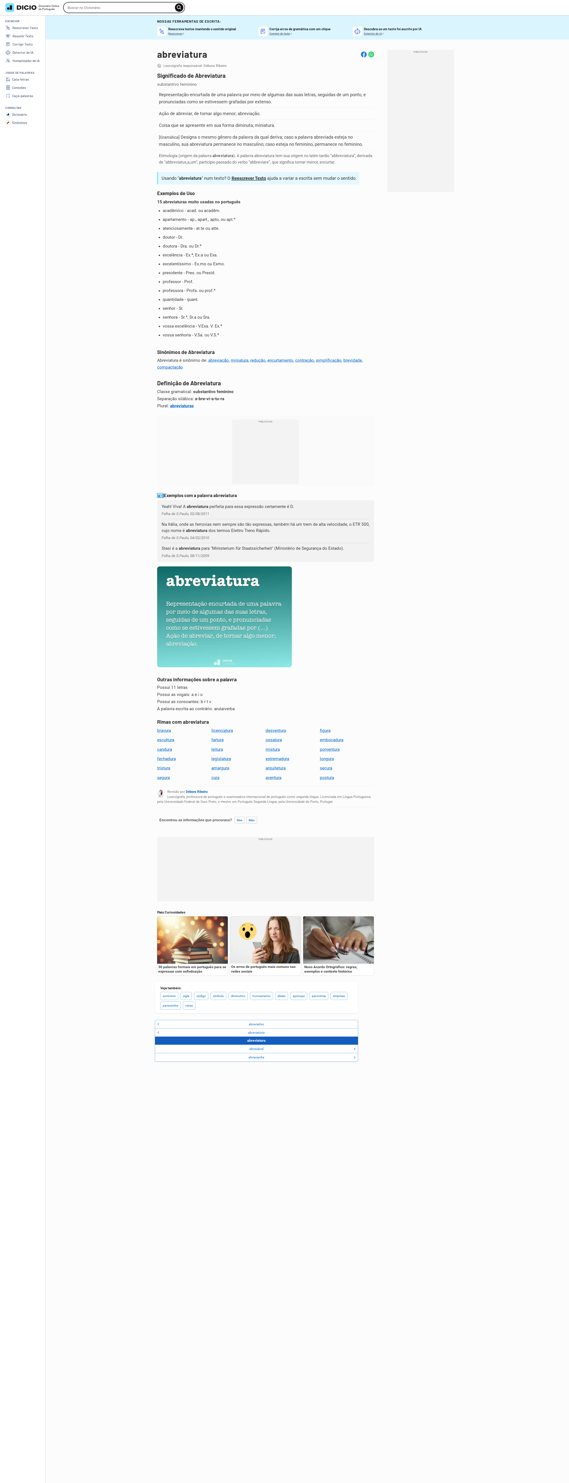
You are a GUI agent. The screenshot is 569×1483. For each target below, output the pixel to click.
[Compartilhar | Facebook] (364, 54)
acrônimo (169, 996)
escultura (165, 740)
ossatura (274, 740)
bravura (164, 730)
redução (257, 360)
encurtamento (280, 360)
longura (327, 758)
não (252, 820)
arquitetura (276, 768)
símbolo (218, 996)
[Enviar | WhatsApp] (371, 54)
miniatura (239, 360)
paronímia (319, 996)
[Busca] (179, 7)
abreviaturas (182, 406)
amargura (220, 768)
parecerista (170, 1005)
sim (239, 820)
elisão (282, 996)
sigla (186, 996)
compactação (170, 367)
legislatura (221, 758)
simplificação (328, 360)
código (201, 996)
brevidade (352, 360)
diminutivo (238, 996)
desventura (276, 730)
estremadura (277, 758)
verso (189, 1005)
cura (215, 777)
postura (327, 777)
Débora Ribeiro (197, 792)
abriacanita (256, 1057)
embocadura (331, 740)
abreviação (218, 360)
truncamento (261, 996)
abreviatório (256, 1032)
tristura (163, 768)
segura (163, 777)
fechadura (166, 758)
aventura (273, 777)
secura (326, 768)
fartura (217, 740)
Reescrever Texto (249, 178)
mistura (273, 749)
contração (304, 360)
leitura (217, 749)
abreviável (256, 1049)
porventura (330, 749)
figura (325, 730)
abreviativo (256, 1024)
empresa (339, 996)
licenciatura (222, 730)
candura (164, 749)
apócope (299, 996)
